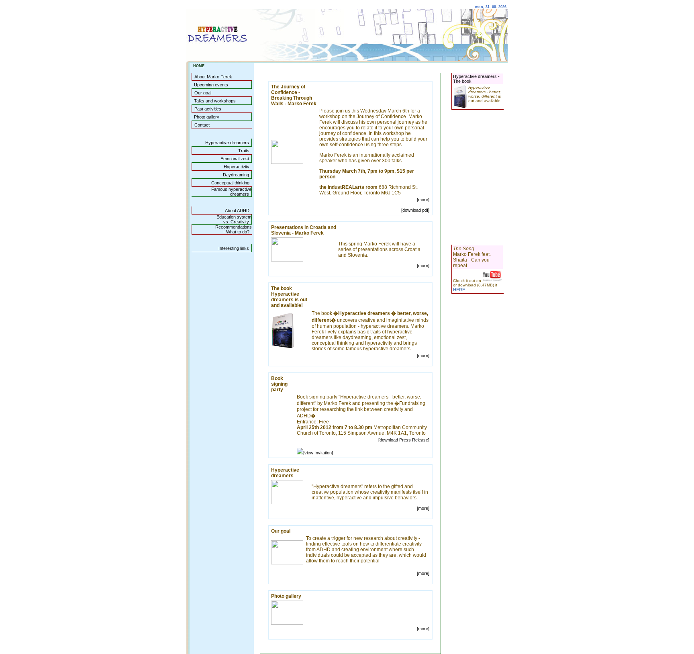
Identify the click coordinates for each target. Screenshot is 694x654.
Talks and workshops (215, 100)
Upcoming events (211, 84)
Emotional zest (234, 158)
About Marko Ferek (213, 76)
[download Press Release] (403, 439)
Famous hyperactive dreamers (230, 191)
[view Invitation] (318, 452)
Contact (202, 125)
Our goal (203, 92)
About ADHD (237, 210)
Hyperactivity (236, 166)
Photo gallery (207, 116)
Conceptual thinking (230, 182)
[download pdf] (415, 210)
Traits (244, 150)
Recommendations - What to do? (232, 229)
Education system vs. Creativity (232, 219)
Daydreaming (235, 174)
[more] (423, 199)
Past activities (208, 108)
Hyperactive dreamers (227, 142)
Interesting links (233, 248)
